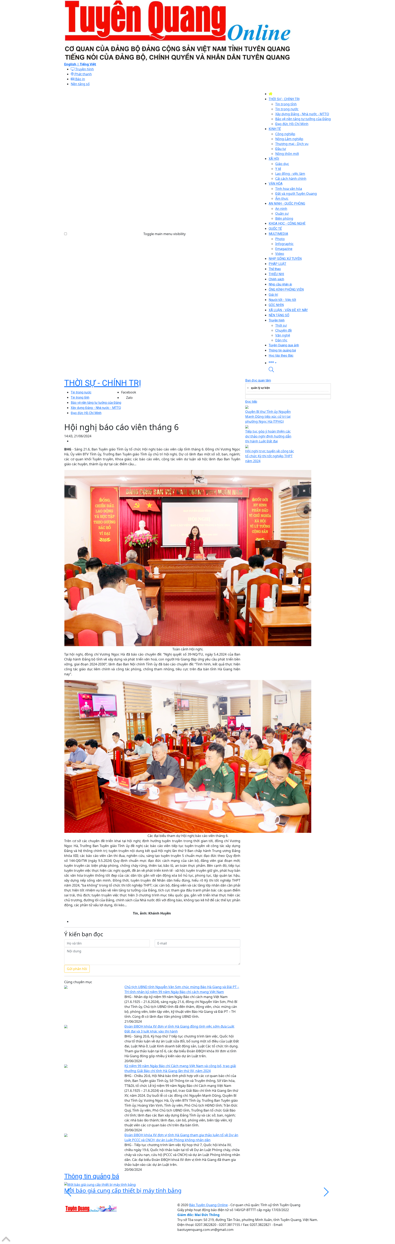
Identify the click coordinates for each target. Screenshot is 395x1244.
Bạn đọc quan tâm (258, 380)
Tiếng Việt (88, 64)
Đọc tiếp (251, 402)
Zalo (129, 397)
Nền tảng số (80, 84)
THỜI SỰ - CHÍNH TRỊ (102, 383)
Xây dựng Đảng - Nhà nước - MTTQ (96, 408)
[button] (300, 362)
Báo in (79, 79)
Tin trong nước (81, 392)
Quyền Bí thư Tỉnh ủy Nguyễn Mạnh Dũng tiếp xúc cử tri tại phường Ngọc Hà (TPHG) (268, 416)
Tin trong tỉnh (80, 397)
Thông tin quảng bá (91, 1176)
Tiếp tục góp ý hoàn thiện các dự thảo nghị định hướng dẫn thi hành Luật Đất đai (268, 436)
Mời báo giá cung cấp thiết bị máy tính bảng (122, 1190)
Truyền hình (84, 69)
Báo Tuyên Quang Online (208, 1205)
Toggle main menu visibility (164, 234)
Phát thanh (83, 74)
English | (72, 64)
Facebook (128, 392)
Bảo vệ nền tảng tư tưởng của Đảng (96, 403)
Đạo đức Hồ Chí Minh (86, 413)
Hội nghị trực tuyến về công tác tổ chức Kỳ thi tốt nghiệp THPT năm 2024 (269, 456)
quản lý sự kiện (260, 388)
